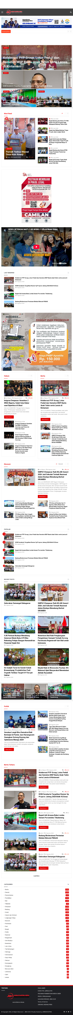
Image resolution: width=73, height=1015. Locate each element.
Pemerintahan (9, 895)
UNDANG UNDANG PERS (45, 1004)
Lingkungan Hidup (10, 918)
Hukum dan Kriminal (11, 915)
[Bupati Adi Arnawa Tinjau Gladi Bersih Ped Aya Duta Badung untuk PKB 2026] (43, 160)
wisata (7, 977)
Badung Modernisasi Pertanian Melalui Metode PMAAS (31, 301)
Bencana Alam (9, 969)
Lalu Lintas (8, 946)
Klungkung (8, 966)
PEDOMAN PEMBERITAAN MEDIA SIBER (49, 993)
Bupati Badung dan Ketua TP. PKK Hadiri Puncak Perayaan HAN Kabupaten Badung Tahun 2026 (59, 122)
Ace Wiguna (8, 398)
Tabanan (7, 903)
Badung (6, 91)
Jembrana (8, 971)
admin (8, 157)
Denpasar (8, 906)
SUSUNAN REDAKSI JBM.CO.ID (47, 999)
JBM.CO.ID (27, 1012)
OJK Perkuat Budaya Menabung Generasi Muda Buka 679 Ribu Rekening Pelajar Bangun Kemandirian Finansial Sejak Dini (60, 452)
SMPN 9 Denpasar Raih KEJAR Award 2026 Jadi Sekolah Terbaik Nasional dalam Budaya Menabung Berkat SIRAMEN (59, 439)
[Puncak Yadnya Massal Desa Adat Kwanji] (19, 138)
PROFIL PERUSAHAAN (44, 996)
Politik (7, 932)
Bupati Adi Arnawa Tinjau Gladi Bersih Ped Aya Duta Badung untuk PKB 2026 (58, 161)
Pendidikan (8, 898)
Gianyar (7, 960)
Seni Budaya (8, 940)
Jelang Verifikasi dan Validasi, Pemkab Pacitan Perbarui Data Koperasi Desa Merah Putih (58, 516)
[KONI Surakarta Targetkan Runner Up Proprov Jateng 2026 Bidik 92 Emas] (36, 79)
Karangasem (8, 963)
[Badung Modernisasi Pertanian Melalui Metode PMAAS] (54, 98)
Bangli (6, 47)
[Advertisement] (36, 4)
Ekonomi (61, 464)
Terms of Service (43, 1002)
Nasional (7, 935)
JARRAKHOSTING (47, 1012)
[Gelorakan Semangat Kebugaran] (9, 568)
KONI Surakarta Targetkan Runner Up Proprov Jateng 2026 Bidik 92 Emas (28, 86)
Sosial (7, 912)
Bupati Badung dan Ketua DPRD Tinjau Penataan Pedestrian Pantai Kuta (58, 151)
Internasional (9, 954)
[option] (36, 76)
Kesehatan (8, 943)
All (62, 113)
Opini (6, 974)
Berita (6, 73)
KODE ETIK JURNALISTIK (45, 991)
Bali (6, 901)
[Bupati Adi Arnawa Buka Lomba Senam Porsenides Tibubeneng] (18, 98)
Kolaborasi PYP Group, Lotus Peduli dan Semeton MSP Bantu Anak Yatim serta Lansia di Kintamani (35, 62)
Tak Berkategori (9, 949)
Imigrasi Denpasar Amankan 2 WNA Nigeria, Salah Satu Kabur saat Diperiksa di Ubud (16, 402)
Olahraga (7, 952)
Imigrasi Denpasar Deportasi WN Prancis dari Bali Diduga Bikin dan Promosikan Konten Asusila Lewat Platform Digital (23, 449)
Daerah (7, 892)
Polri (6, 926)
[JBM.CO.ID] (14, 12)
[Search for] (71, 13)
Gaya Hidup (8, 957)
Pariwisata (8, 923)
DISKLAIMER (41, 988)
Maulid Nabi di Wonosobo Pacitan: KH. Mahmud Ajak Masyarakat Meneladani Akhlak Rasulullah (53, 670)
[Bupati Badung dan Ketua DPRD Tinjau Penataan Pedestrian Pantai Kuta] (43, 150)
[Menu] (2, 13)
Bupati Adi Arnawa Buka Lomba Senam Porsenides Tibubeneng (33, 293)
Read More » (8, 417)
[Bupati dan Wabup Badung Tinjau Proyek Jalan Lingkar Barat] (43, 130)
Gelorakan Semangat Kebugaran (20, 31)
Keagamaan (8, 937)
